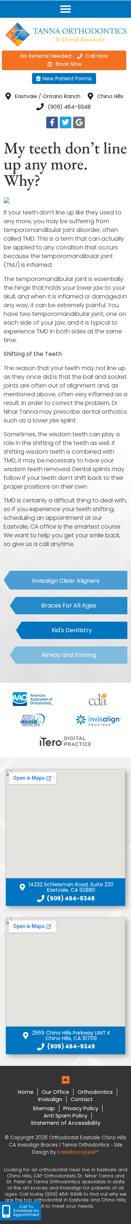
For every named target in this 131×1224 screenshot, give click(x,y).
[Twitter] (65, 122)
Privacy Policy (80, 1108)
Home (25, 1092)
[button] (65, 9)
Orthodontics (95, 1092)
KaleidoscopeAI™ (78, 1152)
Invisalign (50, 1099)
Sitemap (44, 1108)
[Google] (79, 122)
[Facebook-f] (52, 122)
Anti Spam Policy (65, 1115)
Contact (82, 1099)
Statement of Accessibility (65, 1123)
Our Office (55, 1092)
